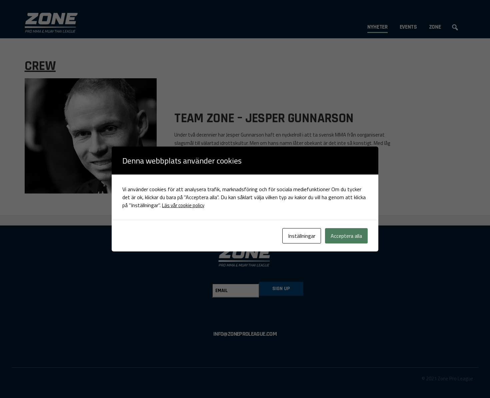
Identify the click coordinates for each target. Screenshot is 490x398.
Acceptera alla (346, 236)
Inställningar (301, 236)
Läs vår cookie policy (183, 205)
